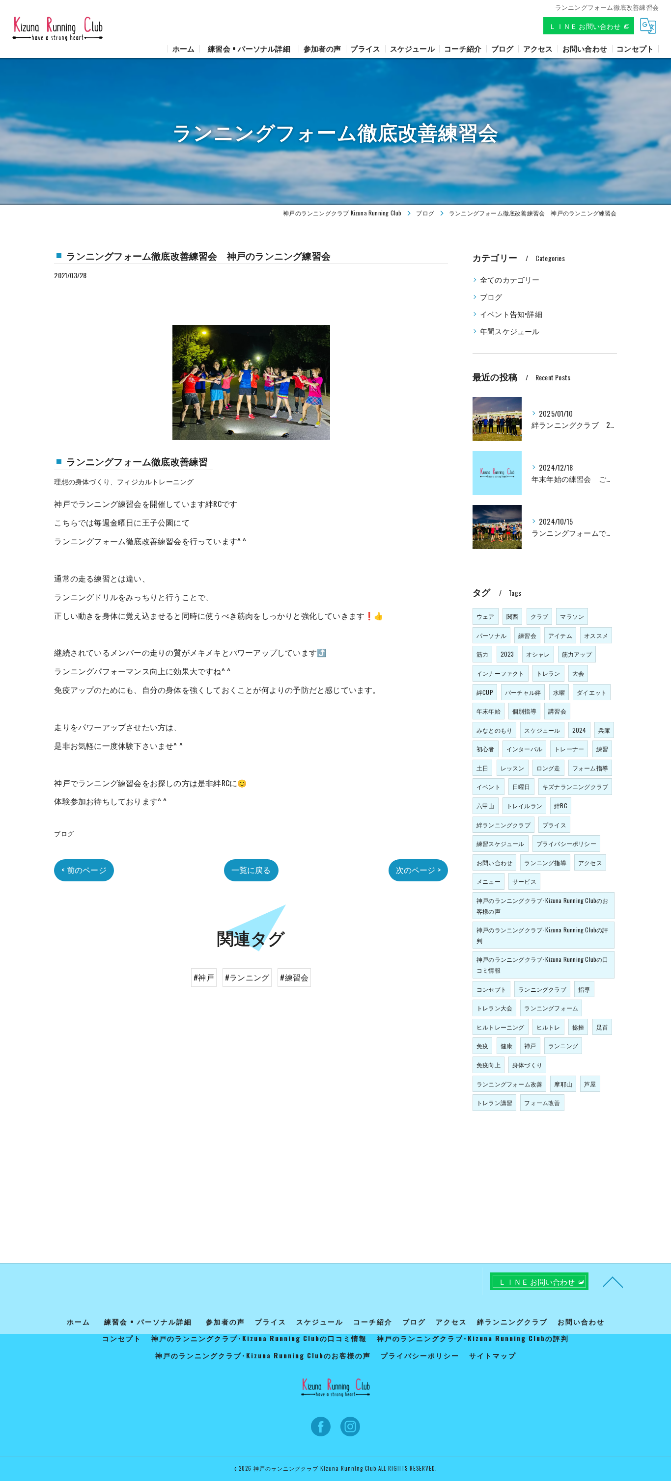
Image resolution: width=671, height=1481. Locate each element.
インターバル (524, 748)
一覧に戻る (251, 869)
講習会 (557, 711)
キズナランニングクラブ (575, 786)
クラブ (540, 616)
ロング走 (548, 768)
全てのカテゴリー (510, 279)
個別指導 (524, 711)
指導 (584, 989)
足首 (602, 1027)
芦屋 (590, 1084)
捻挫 (578, 1027)
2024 (579, 730)
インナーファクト (500, 673)
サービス (524, 881)
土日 (482, 768)
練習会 (527, 635)
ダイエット (592, 692)
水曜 (559, 692)
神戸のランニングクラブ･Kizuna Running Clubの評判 (542, 935)
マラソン (572, 616)
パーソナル (491, 635)
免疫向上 (488, 1064)
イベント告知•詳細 (511, 314)
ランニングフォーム (551, 1008)
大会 (578, 673)
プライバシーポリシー (566, 843)
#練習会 (294, 977)
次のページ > (418, 869)
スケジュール (542, 730)
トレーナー (569, 748)
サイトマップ (492, 1355)
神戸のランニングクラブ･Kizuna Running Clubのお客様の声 (542, 905)
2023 (507, 654)
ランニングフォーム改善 (509, 1084)
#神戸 (204, 977)
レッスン (513, 768)
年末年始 (488, 711)
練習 (602, 748)
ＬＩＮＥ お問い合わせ (584, 26)
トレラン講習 (494, 1102)
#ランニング (247, 977)
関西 (512, 616)
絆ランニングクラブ (503, 824)
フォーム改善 (542, 1102)
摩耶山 (563, 1084)
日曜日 (521, 786)
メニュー (488, 881)
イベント (488, 786)
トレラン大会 (494, 1008)
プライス (554, 824)
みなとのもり (494, 730)
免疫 (482, 1045)
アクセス (590, 862)
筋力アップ (577, 654)
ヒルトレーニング (500, 1027)
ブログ (64, 833)
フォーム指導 (590, 768)
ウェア (485, 616)
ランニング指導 (545, 862)
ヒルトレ (548, 1027)
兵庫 (604, 730)
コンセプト (491, 989)
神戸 (530, 1045)
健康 (506, 1045)
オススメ (596, 635)
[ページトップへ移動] (613, 1281)
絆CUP (484, 692)
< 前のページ (83, 869)
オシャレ (538, 654)
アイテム (560, 635)
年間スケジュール (510, 331)
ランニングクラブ (542, 989)
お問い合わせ (494, 862)
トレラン (548, 673)
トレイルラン (524, 805)
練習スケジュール (500, 843)
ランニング (563, 1045)
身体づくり (527, 1064)
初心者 (485, 748)
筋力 (482, 654)
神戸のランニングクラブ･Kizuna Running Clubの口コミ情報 (542, 964)
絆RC (560, 805)
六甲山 (485, 805)
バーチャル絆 (523, 692)
